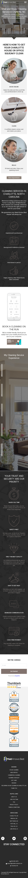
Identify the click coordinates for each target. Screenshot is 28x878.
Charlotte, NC (14, 815)
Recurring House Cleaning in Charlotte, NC (14, 785)
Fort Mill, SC (14, 823)
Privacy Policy (14, 804)
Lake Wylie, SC (14, 829)
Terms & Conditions (14, 807)
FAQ (14, 802)
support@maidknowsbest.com (14, 863)
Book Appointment (14, 177)
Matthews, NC (14, 821)
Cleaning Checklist (14, 777)
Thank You (14, 788)
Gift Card (14, 780)
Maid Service (14, 772)
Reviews (14, 783)
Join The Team (14, 799)
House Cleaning (14, 770)
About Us (14, 796)
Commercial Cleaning (14, 775)
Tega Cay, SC (14, 826)
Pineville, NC (14, 818)
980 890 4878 (14, 861)
